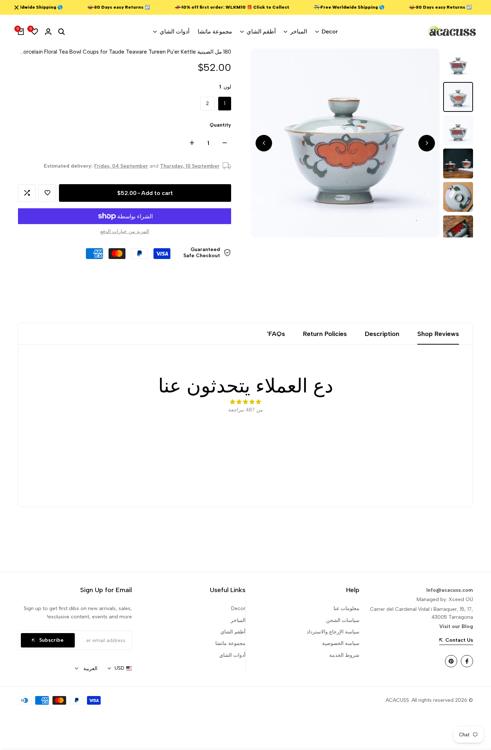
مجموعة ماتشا (230, 643)
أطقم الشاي (233, 632)
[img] (245, 402)
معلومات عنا (346, 608)
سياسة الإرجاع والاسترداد (333, 632)
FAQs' (276, 334)
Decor (238, 608)
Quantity (220, 125)
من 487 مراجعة (245, 410)
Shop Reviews (438, 334)
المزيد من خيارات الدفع (124, 231)
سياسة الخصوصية (340, 643)
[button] (47, 193)
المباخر (238, 620)
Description (382, 334)
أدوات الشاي (232, 655)
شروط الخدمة (344, 655)
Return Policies (325, 334)
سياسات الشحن (342, 620)
